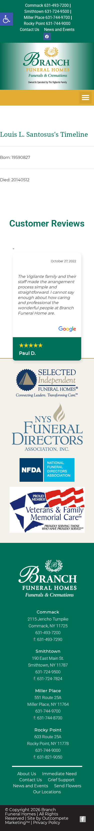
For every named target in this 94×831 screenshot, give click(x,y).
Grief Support (61, 779)
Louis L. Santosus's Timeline (44, 134)
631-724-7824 (49, 678)
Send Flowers (67, 785)
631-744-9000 (47, 750)
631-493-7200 (47, 632)
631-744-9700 (47, 711)
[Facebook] (47, 36)
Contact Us (30, 779)
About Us (26, 773)
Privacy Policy (46, 822)
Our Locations (47, 792)
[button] (6, 19)
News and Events (30, 785)
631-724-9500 (47, 671)
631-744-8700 (49, 717)
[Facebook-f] (83, 819)
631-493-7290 (49, 639)
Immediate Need (59, 773)
